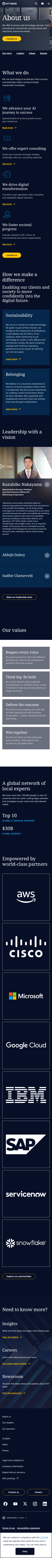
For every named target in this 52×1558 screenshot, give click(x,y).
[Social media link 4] (35, 1504)
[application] (26, 1545)
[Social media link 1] (5, 1504)
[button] (14, 1517)
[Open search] (36, 3)
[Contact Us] (42, 3)
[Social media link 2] (15, 1504)
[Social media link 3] (25, 1504)
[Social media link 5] (45, 1504)
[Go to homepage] (9, 3)
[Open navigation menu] (49, 3)
